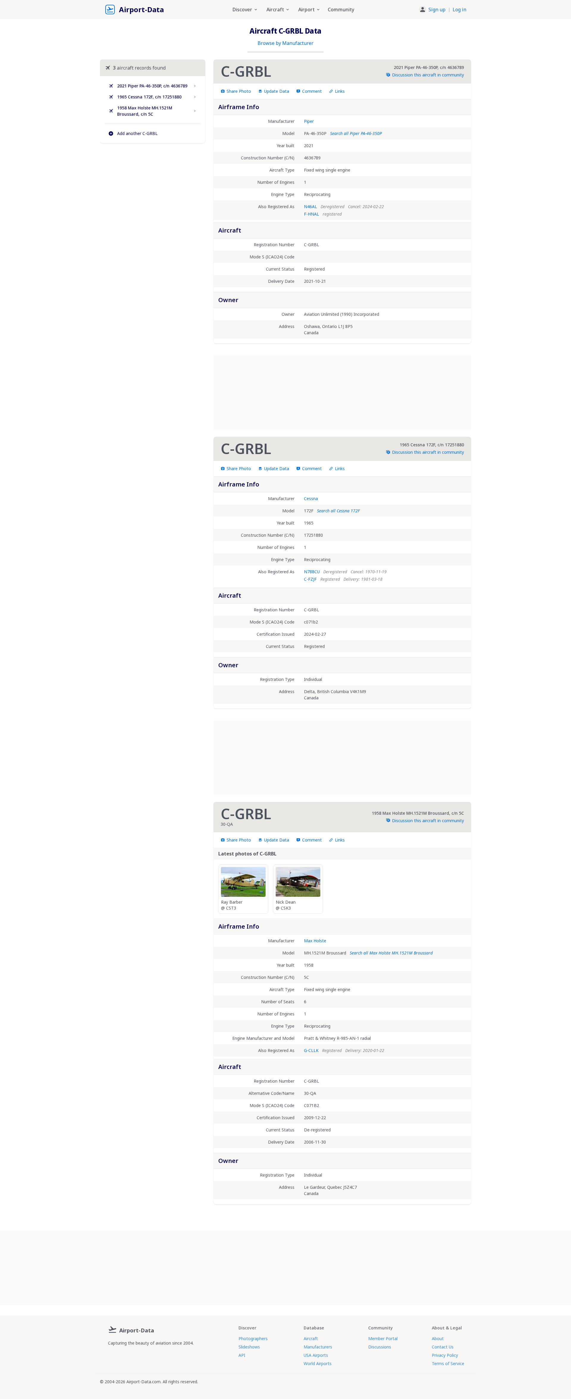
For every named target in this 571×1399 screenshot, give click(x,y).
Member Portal (383, 1338)
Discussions (379, 1347)
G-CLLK (311, 1050)
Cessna (311, 498)
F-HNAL (311, 214)
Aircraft (311, 1338)
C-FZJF (310, 579)
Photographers (253, 1338)
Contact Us (443, 1347)
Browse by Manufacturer (285, 43)
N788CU (312, 571)
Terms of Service (448, 1363)
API (242, 1355)
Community (341, 9)
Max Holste (315, 940)
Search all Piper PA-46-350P (356, 133)
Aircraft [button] (275, 9)
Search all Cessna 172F (338, 511)
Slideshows (249, 1347)
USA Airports (316, 1355)
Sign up (437, 9)
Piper (309, 121)
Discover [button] (242, 9)
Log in (459, 9)
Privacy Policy (445, 1355)
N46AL (310, 206)
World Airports (318, 1363)
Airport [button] (306, 9)
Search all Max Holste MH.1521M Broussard (391, 953)
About (438, 1338)
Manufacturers (318, 1347)
